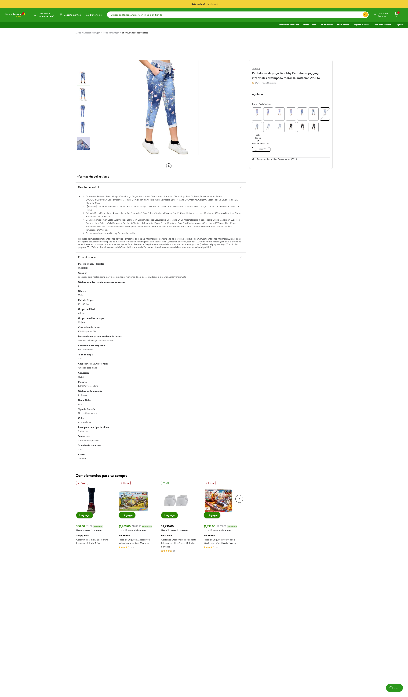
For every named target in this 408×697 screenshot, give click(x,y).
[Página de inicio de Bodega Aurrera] (15, 14)
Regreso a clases (361, 24)
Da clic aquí (212, 4)
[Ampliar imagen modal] (168, 165)
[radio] (257, 114)
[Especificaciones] (241, 257)
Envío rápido (343, 24)
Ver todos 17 (258, 138)
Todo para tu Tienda (383, 24)
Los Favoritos (326, 24)
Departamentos (72, 14)
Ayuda (400, 24)
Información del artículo (92, 176)
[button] (381, 14)
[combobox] (238, 14)
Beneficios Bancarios (288, 24)
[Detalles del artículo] (241, 187)
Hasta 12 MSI (309, 24)
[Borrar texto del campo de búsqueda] (360, 14)
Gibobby (256, 68)
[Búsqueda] (365, 14)
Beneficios (96, 14)
